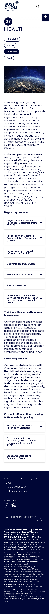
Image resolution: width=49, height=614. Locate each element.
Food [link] (9, 58)
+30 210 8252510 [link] (16, 487)
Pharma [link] (10, 45)
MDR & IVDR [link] (12, 39)
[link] (45, 17)
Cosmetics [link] (12, 52)
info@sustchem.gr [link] (17, 491)
